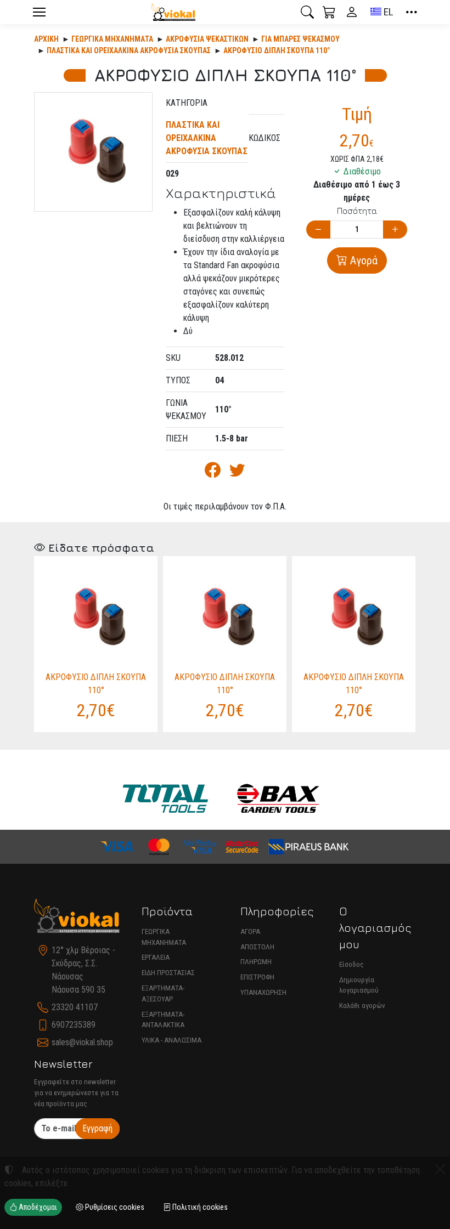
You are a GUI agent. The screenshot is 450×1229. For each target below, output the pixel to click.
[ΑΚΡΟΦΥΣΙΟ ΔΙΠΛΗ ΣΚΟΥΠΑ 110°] (93, 152)
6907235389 (73, 1025)
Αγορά (362, 260)
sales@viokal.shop (82, 1042)
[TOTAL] (165, 798)
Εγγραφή (97, 1128)
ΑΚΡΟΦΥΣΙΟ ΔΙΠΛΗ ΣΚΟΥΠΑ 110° (276, 50)
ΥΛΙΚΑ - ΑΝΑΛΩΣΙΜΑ (171, 1040)
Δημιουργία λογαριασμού (359, 985)
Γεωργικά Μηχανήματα (112, 39)
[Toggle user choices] (351, 12)
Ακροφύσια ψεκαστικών (207, 39)
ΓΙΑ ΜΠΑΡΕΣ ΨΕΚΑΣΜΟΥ (300, 39)
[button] (307, 12)
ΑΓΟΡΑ (250, 931)
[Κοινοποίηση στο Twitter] (237, 473)
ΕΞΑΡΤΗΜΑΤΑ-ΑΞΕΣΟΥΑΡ (163, 993)
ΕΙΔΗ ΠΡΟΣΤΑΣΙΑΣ (168, 973)
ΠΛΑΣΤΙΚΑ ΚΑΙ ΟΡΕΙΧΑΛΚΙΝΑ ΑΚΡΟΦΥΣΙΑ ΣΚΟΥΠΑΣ (129, 50)
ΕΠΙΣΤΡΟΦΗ (257, 977)
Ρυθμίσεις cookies (113, 1207)
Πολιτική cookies (199, 1207)
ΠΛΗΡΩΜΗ (256, 962)
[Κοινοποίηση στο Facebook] (213, 473)
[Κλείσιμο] (440, 1169)
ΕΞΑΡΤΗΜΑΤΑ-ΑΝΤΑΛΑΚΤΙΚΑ (163, 1019)
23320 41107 (75, 1007)
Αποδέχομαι (37, 1207)
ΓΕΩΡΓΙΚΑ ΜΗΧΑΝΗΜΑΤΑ (164, 937)
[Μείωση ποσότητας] (318, 229)
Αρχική (46, 39)
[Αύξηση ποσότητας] (395, 229)
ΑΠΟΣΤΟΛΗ (257, 947)
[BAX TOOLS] (278, 798)
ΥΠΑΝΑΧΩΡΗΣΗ (263, 992)
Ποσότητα (357, 211)
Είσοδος (351, 964)
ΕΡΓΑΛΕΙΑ (156, 957)
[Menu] (38, 12)
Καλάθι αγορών (362, 1005)
